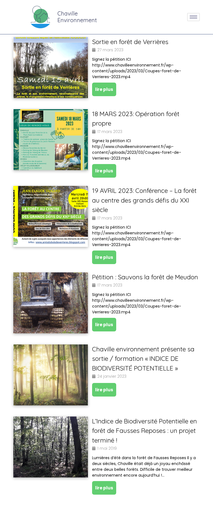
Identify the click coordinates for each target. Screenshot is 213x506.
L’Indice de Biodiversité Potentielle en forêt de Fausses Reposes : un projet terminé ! (144, 430)
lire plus (104, 89)
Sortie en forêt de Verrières (130, 42)
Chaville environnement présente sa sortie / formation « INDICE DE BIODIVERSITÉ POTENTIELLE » (143, 358)
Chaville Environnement (77, 17)
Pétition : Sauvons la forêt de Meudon (145, 277)
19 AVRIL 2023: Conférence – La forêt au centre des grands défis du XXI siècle (144, 200)
